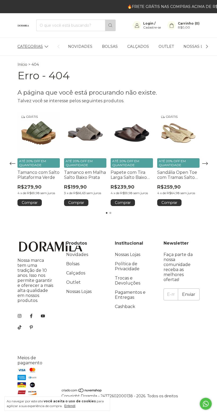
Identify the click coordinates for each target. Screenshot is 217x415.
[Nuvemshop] (81, 391)
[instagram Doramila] (19, 316)
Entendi (69, 406)
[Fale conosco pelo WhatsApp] (206, 404)
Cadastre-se (152, 27)
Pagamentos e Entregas (130, 295)
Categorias (30, 46)
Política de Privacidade (127, 266)
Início (22, 64)
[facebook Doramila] (31, 316)
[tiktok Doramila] (19, 327)
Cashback (125, 306)
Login (148, 23)
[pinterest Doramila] (31, 327)
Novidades (80, 46)
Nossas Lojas (198, 46)
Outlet (166, 46)
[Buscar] (110, 25)
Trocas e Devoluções (127, 281)
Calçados (138, 46)
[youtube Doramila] (43, 316)
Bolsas (110, 46)
